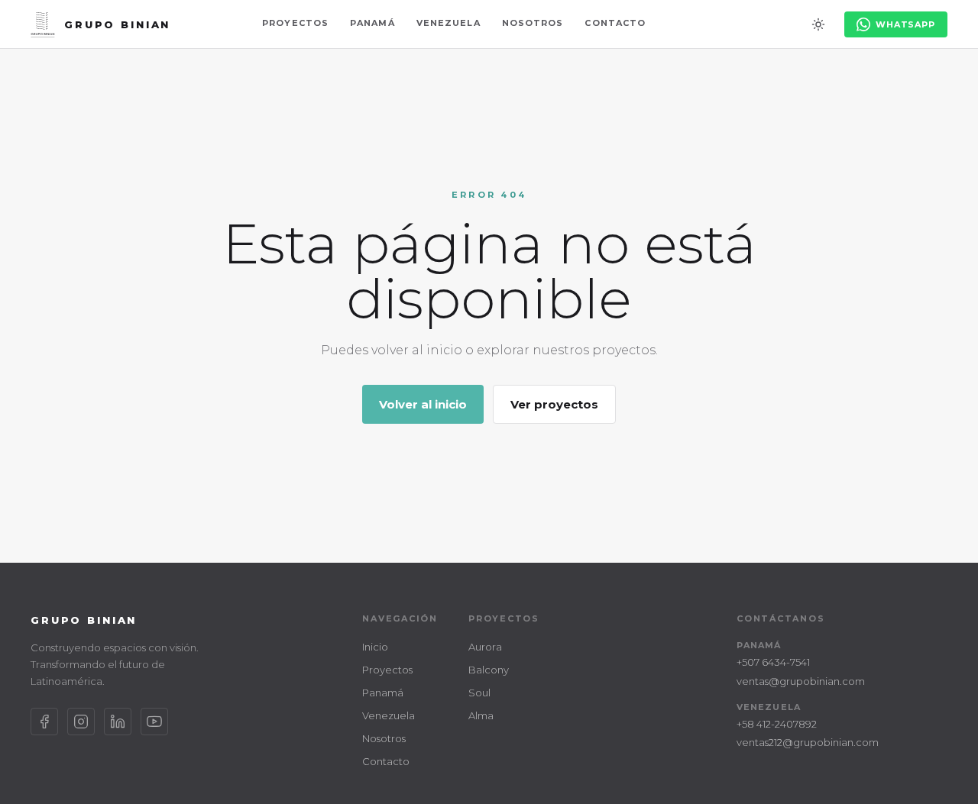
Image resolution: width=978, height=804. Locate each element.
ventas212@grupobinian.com (808, 742)
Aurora (485, 647)
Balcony (488, 670)
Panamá (372, 23)
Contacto (615, 23)
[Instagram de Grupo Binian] (81, 721)
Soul (479, 692)
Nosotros (533, 23)
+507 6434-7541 (773, 662)
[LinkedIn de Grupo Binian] (117, 721)
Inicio (375, 647)
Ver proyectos (554, 404)
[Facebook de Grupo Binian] (44, 721)
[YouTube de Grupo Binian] (154, 721)
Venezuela (448, 23)
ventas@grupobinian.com (801, 681)
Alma (481, 715)
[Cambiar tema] (818, 24)
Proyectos (295, 23)
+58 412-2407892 (777, 724)
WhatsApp (905, 24)
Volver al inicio (423, 404)
